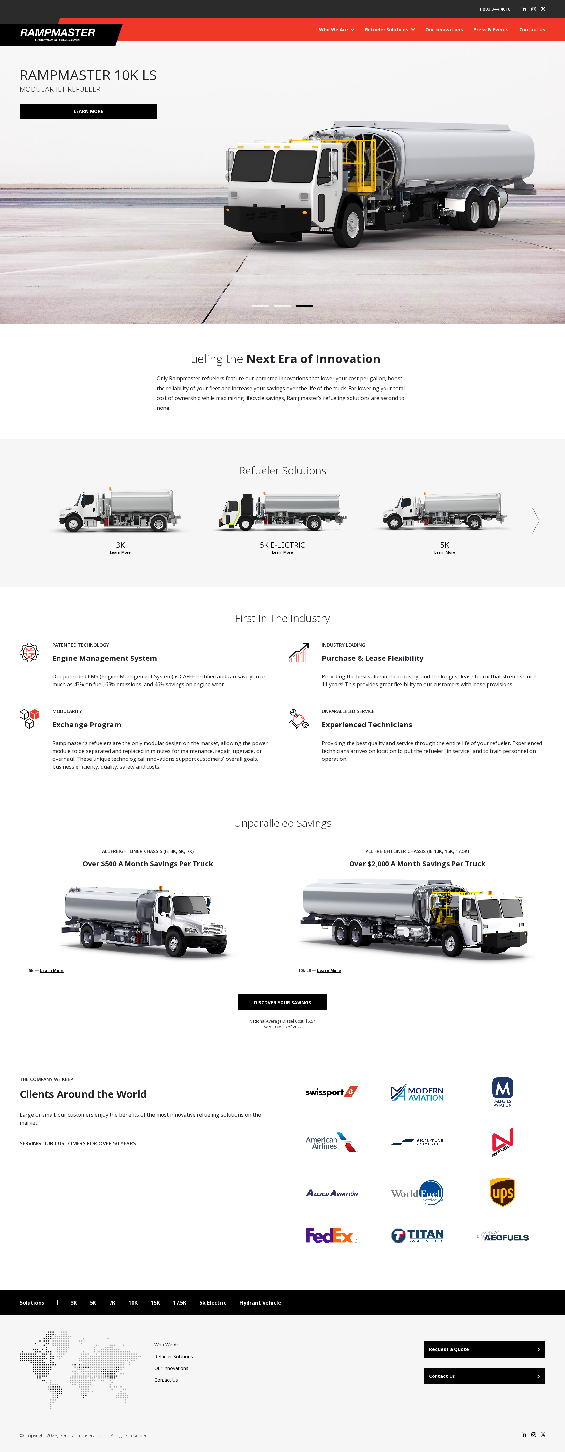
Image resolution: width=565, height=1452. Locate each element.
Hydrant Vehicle (260, 1302)
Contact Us (532, 29)
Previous (29, 521)
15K (155, 1302)
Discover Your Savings (282, 1002)
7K (112, 1302)
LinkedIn (524, 9)
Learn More (109, 111)
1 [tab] (260, 306)
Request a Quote (449, 1349)
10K (133, 1302)
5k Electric (212, 1302)
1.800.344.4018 (495, 9)
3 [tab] (304, 306)
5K (93, 1302)
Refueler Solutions (387, 29)
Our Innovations (444, 29)
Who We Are (334, 29)
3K (74, 1302)
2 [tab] (282, 306)
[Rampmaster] (65, 34)
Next (535, 521)
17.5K (179, 1302)
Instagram (533, 9)
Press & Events (491, 29)
